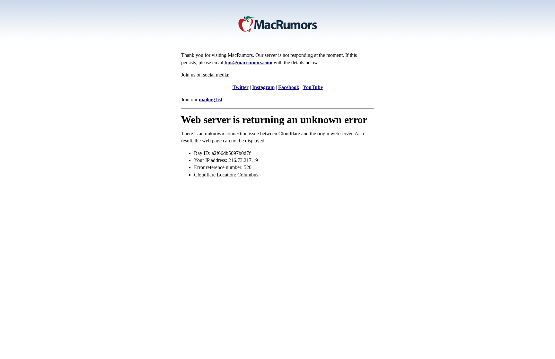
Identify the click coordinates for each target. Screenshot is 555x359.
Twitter (241, 87)
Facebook (288, 87)
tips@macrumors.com (248, 62)
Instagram (263, 87)
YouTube (313, 87)
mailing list (210, 99)
